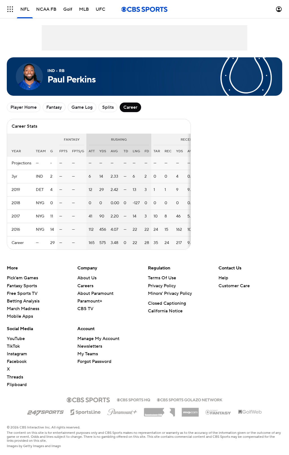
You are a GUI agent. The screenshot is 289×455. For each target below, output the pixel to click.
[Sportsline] (86, 411)
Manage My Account (98, 338)
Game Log (82, 107)
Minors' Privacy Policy (170, 293)
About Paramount (95, 293)
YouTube (16, 338)
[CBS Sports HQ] (133, 399)
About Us (87, 278)
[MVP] (190, 410)
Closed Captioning (167, 303)
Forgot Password (94, 361)
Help (223, 278)
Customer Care (234, 286)
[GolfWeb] (250, 412)
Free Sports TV (22, 293)
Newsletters (89, 346)
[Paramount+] (122, 411)
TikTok (13, 346)
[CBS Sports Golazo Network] (189, 399)
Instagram (17, 354)
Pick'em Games (22, 278)
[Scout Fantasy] (218, 412)
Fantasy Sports (22, 286)
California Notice (165, 311)
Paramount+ (89, 301)
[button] (10, 9)
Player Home (23, 107)
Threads (15, 377)
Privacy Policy (162, 286)
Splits (108, 107)
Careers (85, 286)
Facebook (17, 361)
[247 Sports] (45, 411)
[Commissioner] (159, 410)
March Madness (23, 309)
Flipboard (17, 384)
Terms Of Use (162, 278)
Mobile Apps (20, 316)
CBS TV (85, 309)
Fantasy (54, 107)
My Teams (87, 354)
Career (130, 107)
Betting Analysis (23, 301)
